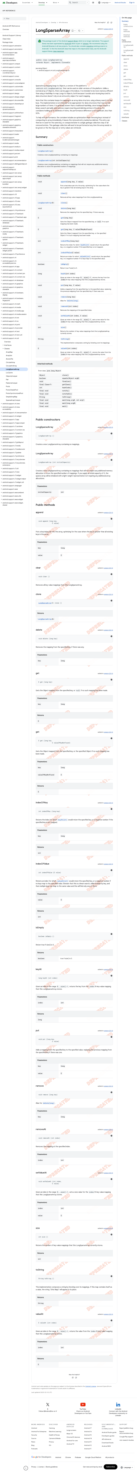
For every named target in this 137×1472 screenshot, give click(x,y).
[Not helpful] (111, 22)
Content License (90, 1386)
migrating (89, 46)
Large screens (71, 1430)
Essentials (26, 3)
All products (109, 1457)
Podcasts (34, 1449)
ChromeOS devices (73, 1437)
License (41, 1467)
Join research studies (126, 1440)
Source (33, 1438)
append (64, 182)
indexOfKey (65, 241)
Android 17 (88, 1428)
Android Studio (120, 3)
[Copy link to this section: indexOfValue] (51, 864)
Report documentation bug (126, 1432)
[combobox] (78, 3)
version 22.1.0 (108, 29)
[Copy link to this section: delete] (44, 630)
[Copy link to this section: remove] (46, 1086)
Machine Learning (55, 1431)
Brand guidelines (51, 1467)
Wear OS (70, 1434)
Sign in (131, 3)
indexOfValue (66, 253)
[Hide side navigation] (26, 1468)
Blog (32, 1445)
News (33, 1442)
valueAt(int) (85, 256)
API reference (9, 11)
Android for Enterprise (38, 1431)
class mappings (58, 51)
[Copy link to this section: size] (42, 1228)
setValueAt (65, 316)
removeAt (64, 306)
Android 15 (88, 1435)
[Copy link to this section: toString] (46, 1270)
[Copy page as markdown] (79, 31)
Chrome (68, 1457)
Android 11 (87, 1449)
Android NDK (106, 1446)
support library (73, 41)
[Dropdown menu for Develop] (48, 2)
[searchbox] (14, 18)
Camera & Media (54, 1438)
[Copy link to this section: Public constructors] (62, 420)
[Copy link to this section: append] (45, 512)
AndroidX (68, 44)
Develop (42, 3)
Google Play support (126, 1437)
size (62, 327)
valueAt (64, 348)
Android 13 (88, 1442)
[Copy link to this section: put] (41, 1030)
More (55, 3)
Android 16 (88, 1431)
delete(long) (72, 301)
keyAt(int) (85, 245)
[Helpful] (108, 22)
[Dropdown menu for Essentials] (33, 2)
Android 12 (88, 1445)
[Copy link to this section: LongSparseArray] (55, 427)
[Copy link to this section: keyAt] (44, 969)
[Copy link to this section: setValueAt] (49, 1173)
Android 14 (88, 1438)
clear (63, 193)
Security (34, 1435)
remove (63, 297)
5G (50, 1445)
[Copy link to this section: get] (41, 673)
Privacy (51, 1442)
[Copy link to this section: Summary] (49, 137)
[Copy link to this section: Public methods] (57, 505)
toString (64, 339)
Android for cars (72, 1440)
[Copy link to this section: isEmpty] (46, 927)
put (62, 285)
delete (63, 208)
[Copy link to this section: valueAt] (45, 1314)
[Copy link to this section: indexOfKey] (50, 802)
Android (34, 1428)
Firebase (78, 1457)
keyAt (63, 274)
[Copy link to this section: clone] (43, 594)
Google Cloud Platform (93, 1457)
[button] (14, 45)
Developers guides (108, 1436)
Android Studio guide (109, 1432)
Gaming (52, 1428)
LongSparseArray (44, 151)
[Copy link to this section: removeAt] (48, 1129)
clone (63, 203)
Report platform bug (126, 1428)
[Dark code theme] (111, 433)
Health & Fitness (54, 1435)
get (62, 218)
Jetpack (86, 44)
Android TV (70, 1444)
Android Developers (42, 22)
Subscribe (110, 1467)
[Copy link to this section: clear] (43, 568)
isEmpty (64, 264)
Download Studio (107, 1443)
